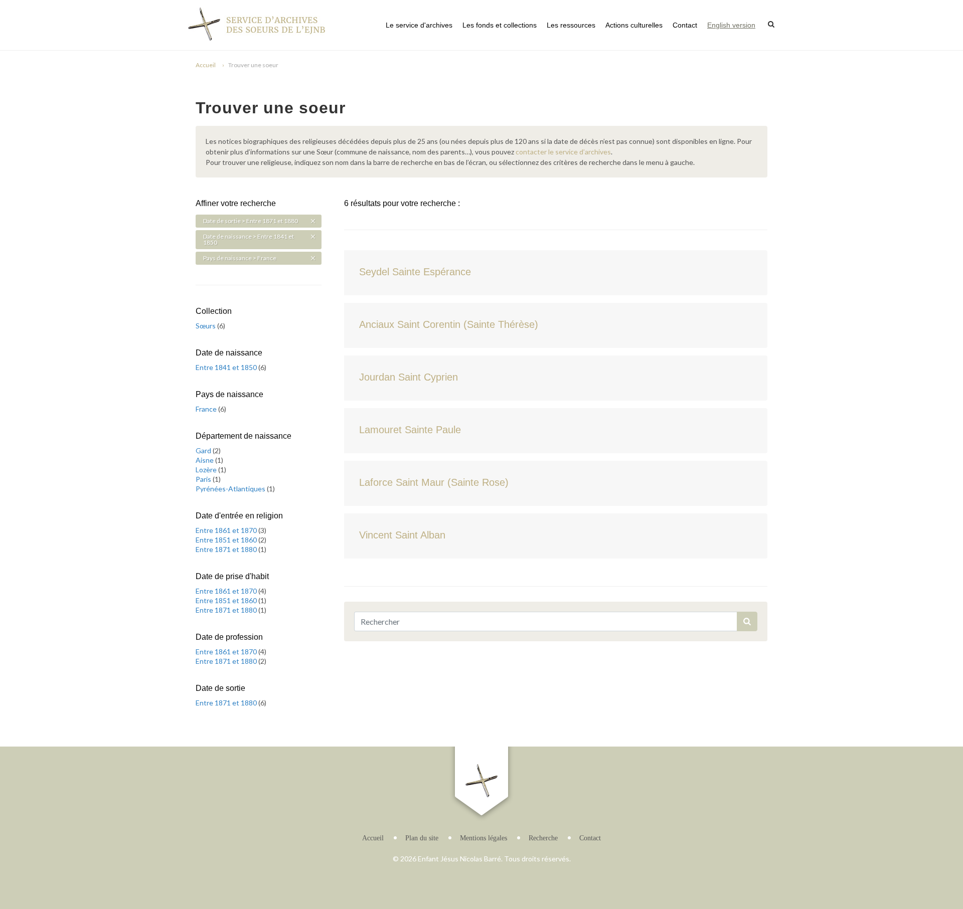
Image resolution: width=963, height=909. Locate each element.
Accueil (206, 65)
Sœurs (206, 325)
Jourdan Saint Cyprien (408, 377)
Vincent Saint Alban (402, 534)
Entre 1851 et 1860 (227, 539)
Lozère (207, 469)
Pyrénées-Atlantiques (231, 488)
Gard (204, 450)
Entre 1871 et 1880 (227, 549)
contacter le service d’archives (563, 151)
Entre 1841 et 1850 (227, 367)
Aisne (205, 460)
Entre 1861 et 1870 (227, 530)
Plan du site (421, 838)
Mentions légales (483, 838)
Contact (685, 25)
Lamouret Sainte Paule (410, 429)
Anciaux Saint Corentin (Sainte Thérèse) (448, 324)
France (207, 409)
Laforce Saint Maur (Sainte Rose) (434, 482)
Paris (204, 479)
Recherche (543, 838)
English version (731, 25)
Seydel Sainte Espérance (415, 271)
